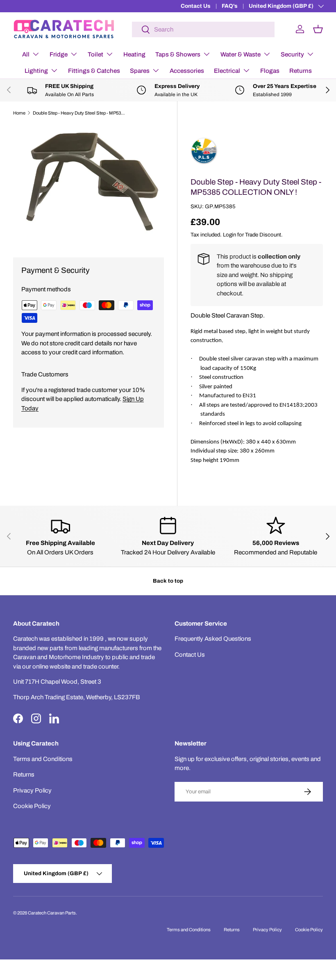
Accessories (187, 71)
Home (19, 112)
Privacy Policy (32, 790)
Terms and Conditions (43, 759)
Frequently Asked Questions (213, 638)
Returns (300, 71)
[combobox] (203, 29)
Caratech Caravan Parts (52, 912)
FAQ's (230, 6)
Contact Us (196, 6)
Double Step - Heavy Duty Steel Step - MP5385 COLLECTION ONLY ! (79, 112)
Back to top (168, 581)
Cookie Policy (32, 806)
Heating (134, 54)
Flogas (269, 71)
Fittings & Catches (94, 71)
